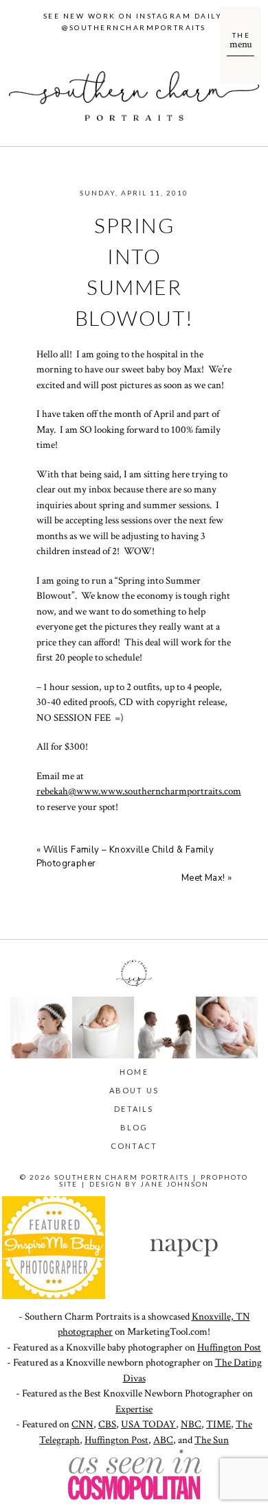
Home (134, 1071)
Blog (134, 1127)
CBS (107, 1424)
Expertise (134, 1409)
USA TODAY (148, 1424)
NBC (191, 1424)
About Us (134, 1090)
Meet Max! (203, 878)
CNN (82, 1424)
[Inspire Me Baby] (53, 1296)
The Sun (211, 1440)
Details (133, 1108)
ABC (163, 1440)
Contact (134, 1145)
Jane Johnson (174, 1184)
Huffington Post (229, 1347)
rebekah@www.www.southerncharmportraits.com (138, 791)
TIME (218, 1424)
